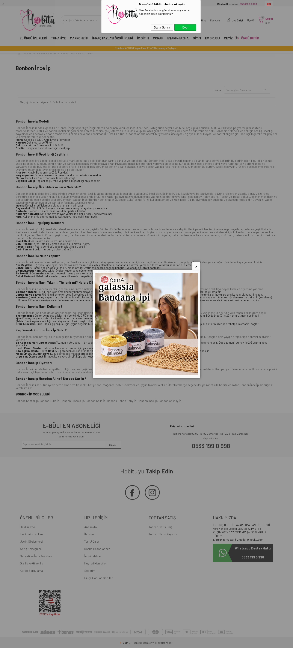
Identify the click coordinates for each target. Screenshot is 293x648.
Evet (185, 27)
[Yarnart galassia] (146, 374)
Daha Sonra (162, 27)
